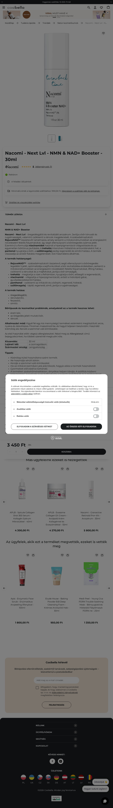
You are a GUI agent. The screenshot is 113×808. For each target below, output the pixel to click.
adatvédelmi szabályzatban (22, 394)
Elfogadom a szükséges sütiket (34, 426)
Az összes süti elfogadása (81, 426)
